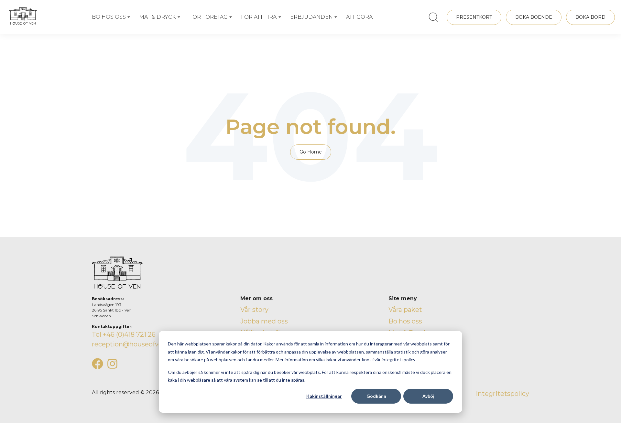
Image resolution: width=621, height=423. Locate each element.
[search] (433, 17)
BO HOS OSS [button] (109, 17)
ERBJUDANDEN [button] (311, 17)
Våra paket (405, 309)
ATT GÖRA (359, 17)
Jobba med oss (264, 321)
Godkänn (376, 396)
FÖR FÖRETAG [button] (208, 17)
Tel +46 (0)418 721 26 (124, 334)
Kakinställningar (324, 396)
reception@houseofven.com (137, 344)
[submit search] (433, 17)
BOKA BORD (590, 17)
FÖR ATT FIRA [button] (259, 17)
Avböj (428, 396)
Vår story (254, 309)
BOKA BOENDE (533, 17)
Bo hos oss (405, 321)
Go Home (311, 152)
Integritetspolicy (502, 393)
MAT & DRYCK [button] (157, 17)
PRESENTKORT (474, 17)
